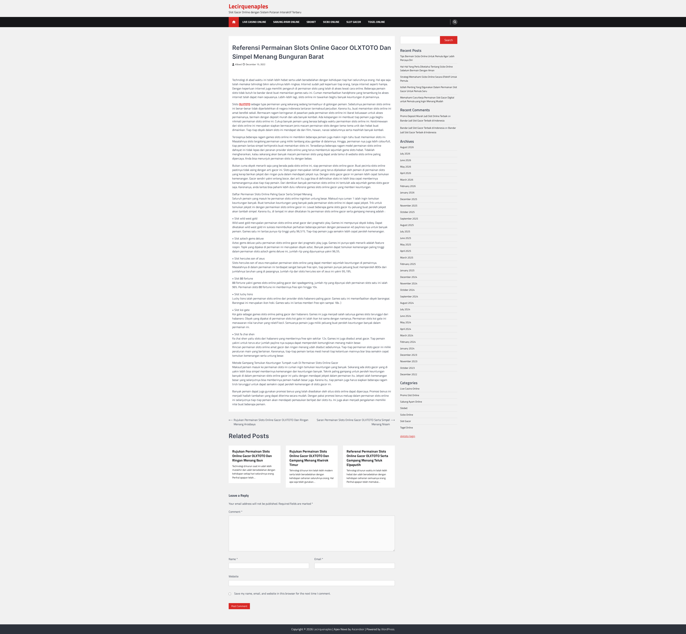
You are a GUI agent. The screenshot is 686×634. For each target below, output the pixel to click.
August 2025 (407, 225)
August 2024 (407, 303)
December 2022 (408, 374)
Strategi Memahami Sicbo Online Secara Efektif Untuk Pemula (428, 79)
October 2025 (407, 212)
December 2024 (408, 277)
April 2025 (405, 251)
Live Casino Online (254, 22)
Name (233, 559)
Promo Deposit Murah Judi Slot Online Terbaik (424, 116)
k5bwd (238, 64)
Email (318, 559)
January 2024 (407, 348)
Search (448, 40)
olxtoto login (407, 436)
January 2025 (407, 270)
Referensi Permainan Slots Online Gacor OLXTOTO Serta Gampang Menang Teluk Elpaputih (367, 458)
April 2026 (405, 173)
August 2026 (407, 147)
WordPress (387, 629)
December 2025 (408, 199)
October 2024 (407, 290)
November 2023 (408, 361)
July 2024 (405, 309)
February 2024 (408, 342)
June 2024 (405, 316)
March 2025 (406, 257)
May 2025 (405, 244)
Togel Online (376, 22)
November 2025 (408, 205)
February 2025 (408, 264)
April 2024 (405, 329)
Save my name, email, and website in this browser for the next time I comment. (282, 593)
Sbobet (311, 22)
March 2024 (406, 335)
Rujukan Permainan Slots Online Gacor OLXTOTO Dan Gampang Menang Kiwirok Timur (309, 458)
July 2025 (405, 231)
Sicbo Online (331, 22)
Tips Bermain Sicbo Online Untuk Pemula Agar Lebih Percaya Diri (427, 58)
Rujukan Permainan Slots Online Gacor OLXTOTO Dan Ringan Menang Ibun (252, 455)
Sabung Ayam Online (286, 22)
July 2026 (405, 154)
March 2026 (406, 179)
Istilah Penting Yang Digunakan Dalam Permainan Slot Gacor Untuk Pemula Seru (428, 89)
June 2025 (405, 238)
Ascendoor (358, 629)
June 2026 (405, 160)
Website (233, 576)
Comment (235, 512)
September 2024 (409, 296)
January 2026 (407, 192)
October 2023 (407, 368)
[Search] (455, 22)
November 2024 (408, 283)
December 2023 (408, 355)
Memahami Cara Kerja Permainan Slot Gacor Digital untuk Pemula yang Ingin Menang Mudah (427, 99)
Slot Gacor (353, 22)
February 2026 (408, 186)
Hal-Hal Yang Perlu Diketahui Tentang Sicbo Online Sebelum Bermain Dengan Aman (426, 68)
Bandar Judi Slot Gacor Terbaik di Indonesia (422, 120)
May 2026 (405, 166)
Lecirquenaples (248, 6)
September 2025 (409, 218)
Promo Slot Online (409, 395)
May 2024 (405, 322)
